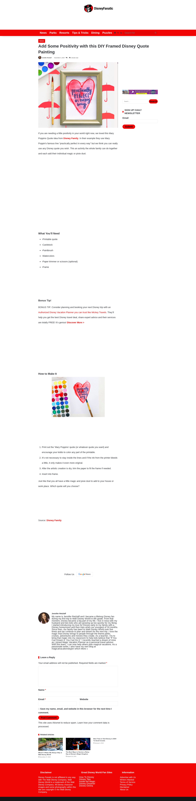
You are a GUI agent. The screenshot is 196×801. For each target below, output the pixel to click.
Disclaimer (124, 787)
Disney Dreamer (87, 783)
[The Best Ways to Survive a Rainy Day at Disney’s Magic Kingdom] (78, 744)
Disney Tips (85, 779)
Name (42, 690)
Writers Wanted (127, 780)
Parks (53, 32)
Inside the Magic (87, 781)
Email (42, 699)
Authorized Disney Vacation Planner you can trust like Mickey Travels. (72, 312)
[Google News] (84, 574)
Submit (129, 126)
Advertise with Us (128, 777)
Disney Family (70, 138)
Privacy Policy (126, 785)
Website (84, 699)
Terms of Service (127, 782)
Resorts (64, 32)
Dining (95, 32)
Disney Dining (86, 785)
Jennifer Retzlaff (47, 57)
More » (84, 648)
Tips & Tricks (80, 32)
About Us (124, 789)
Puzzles (107, 32)
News (43, 32)
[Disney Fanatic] (98, 9)
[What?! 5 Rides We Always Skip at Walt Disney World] (50, 744)
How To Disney (86, 777)
